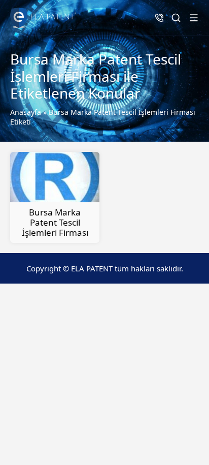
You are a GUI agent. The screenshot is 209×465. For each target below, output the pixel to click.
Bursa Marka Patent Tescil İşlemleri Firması (55, 222)
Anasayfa (25, 112)
